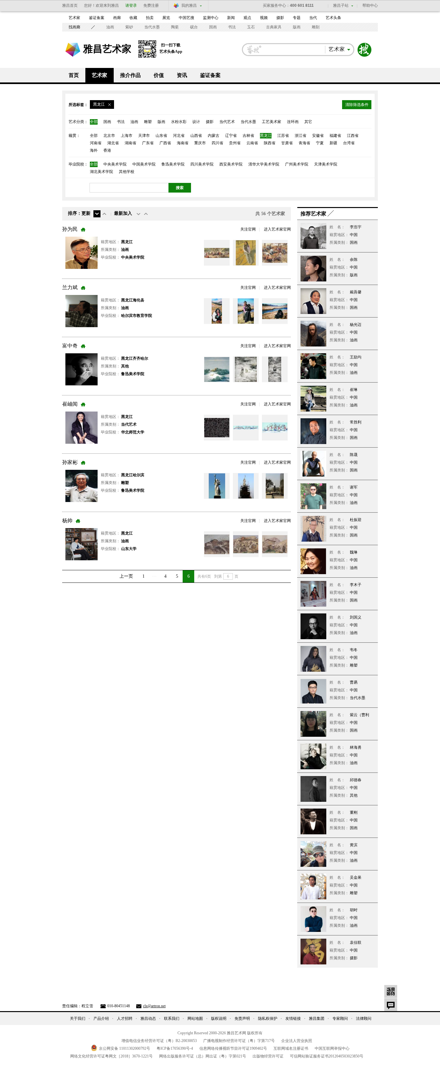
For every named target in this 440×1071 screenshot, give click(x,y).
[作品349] (217, 369)
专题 (297, 17)
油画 (110, 27)
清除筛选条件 (356, 104)
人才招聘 (124, 1018)
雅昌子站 (341, 5)
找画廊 (74, 27)
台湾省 (349, 143)
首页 (74, 75)
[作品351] (275, 369)
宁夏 (320, 143)
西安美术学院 (231, 164)
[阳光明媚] (275, 311)
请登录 (131, 5)
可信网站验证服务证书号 (326, 1056)
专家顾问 (340, 1018)
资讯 (182, 75)
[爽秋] (246, 253)
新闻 (231, 17)
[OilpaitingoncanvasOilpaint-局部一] (275, 428)
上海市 (126, 135)
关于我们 (77, 1018)
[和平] (217, 486)
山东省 (161, 135)
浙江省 (300, 135)
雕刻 (316, 27)
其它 (308, 121)
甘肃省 (287, 143)
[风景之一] (217, 544)
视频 (264, 17)
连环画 (293, 121)
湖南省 (130, 143)
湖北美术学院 (101, 171)
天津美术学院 (325, 164)
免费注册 (151, 5)
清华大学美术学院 (263, 164)
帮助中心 (370, 5)
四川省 (217, 143)
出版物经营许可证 (268, 1056)
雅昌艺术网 (72, 50)
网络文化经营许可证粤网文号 (111, 1056)
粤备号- (175, 1048)
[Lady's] (217, 428)
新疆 (333, 143)
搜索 (365, 50)
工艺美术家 (271, 121)
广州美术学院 (296, 164)
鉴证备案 (96, 17)
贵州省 (235, 143)
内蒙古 (213, 135)
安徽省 (318, 135)
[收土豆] (275, 253)
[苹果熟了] (217, 253)
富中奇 (70, 345)
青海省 (304, 143)
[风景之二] (246, 544)
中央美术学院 (115, 164)
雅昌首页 (70, 5)
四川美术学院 (202, 164)
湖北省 (113, 143)
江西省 (353, 135)
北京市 (109, 135)
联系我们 (171, 1018)
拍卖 (150, 17)
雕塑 (148, 121)
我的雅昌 (189, 5)
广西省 (165, 143)
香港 (107, 150)
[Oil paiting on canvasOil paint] (246, 428)
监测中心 (210, 17)
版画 (297, 27)
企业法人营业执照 (296, 1040)
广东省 (148, 143)
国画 (213, 27)
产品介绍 (101, 1018)
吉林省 (248, 135)
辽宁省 (231, 135)
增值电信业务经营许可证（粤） (159, 1040)
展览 (166, 17)
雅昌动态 (148, 1018)
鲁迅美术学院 (173, 164)
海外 (94, 150)
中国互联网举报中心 (332, 1048)
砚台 (194, 27)
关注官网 (248, 229)
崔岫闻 (70, 404)
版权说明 (218, 1018)
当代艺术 (227, 121)
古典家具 (274, 27)
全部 (94, 121)
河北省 (179, 135)
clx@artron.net (154, 1006)
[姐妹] (246, 311)
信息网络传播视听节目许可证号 (233, 1048)
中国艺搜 (186, 17)
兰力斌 (70, 287)
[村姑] (217, 311)
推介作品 (130, 75)
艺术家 (74, 17)
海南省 (182, 143)
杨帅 (67, 520)
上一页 (126, 576)
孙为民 (70, 229)
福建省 (335, 135)
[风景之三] (275, 544)
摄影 (280, 17)
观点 (247, 17)
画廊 (117, 17)
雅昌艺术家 (107, 48)
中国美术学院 (144, 164)
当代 (313, 17)
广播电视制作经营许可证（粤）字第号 (239, 1040)
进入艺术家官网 (277, 229)
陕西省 (269, 143)
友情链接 (293, 1018)
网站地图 (195, 1018)
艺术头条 (333, 17)
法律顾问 (363, 1018)
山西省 (196, 135)
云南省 (252, 143)
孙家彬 (70, 462)
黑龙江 (266, 135)
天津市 (144, 135)
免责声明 (242, 1018)
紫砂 (129, 27)
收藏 (133, 17)
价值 (159, 75)
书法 (232, 27)
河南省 (95, 143)
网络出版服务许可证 (202, 1056)
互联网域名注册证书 (290, 1048)
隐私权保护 (267, 1018)
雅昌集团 (316, 1018)
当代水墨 (152, 27)
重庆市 (200, 143)
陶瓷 (175, 27)
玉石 (251, 27)
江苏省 (283, 135)
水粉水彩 (179, 121)
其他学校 (126, 171)
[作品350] (246, 369)
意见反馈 (390, 1004)
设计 (196, 121)
